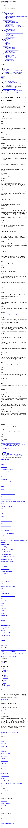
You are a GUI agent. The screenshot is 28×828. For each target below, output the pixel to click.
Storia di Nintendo (5, 581)
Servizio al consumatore (6, 521)
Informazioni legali (5, 625)
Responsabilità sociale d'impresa (8, 586)
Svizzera (5, 684)
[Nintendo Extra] (5, 448)
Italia (4, 675)
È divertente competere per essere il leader (10, 314)
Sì (5, 709)
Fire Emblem (3, 748)
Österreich (5, 678)
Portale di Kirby (4, 566)
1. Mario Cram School (8, 81)
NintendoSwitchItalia (5, 803)
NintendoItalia (4, 801)
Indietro (2, 440)
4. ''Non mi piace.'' (7, 85)
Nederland (5, 676)
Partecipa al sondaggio (13, 732)
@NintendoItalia (4, 773)
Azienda (3, 578)
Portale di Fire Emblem (6, 551)
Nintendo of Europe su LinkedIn (8, 823)
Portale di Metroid (5, 564)
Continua (6, 699)
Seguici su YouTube (5, 791)
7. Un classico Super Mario (9, 89)
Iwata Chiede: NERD (5, 593)
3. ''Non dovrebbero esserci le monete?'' (12, 83)
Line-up (2, 489)
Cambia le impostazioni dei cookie (18, 653)
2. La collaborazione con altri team (11, 82)
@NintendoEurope (5, 778)
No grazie (3, 709)
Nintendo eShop (4, 605)
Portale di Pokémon (5, 569)
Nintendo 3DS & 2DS (6, 526)
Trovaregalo (3, 608)
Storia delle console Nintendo (8, 494)
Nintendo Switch (5, 459)
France (5, 674)
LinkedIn (3, 591)
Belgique (5, 670)
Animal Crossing (4, 761)
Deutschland (6, 671)
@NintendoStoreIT (5, 776)
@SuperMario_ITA (5, 780)
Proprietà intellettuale (5, 632)
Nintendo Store (4, 601)
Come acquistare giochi (6, 481)
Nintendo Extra (4, 615)
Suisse (4, 683)
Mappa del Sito (4, 645)
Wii (1, 496)
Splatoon (3, 758)
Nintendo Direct (4, 603)
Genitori (2, 613)
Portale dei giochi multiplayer (7, 506)
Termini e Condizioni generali (7, 635)
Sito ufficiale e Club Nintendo (7, 533)
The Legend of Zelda (5, 753)
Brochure (3, 620)
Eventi (2, 516)
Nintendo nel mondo (5, 583)
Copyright (3, 630)
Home (4, 68)
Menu (2, 78)
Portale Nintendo (5, 544)
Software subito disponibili (7, 469)
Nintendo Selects (4, 508)
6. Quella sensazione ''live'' (9, 87)
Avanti (2, 441)
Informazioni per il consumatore (8, 596)
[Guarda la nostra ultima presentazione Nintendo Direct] (13, 444)
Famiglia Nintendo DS (6, 499)
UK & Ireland (6, 685)
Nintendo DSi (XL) (5, 530)
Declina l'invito (4, 732)
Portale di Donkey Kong (6, 559)
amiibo (2, 486)
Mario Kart (3, 766)
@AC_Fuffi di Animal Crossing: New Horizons (11, 783)
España (5, 672)
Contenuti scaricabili (5, 472)
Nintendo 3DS (4, 464)
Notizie (2, 513)
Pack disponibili (4, 479)
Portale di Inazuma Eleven (6, 571)
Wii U (2, 476)
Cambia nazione (5, 653)
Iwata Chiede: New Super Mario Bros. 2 (12, 70)
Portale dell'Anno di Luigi (6, 554)
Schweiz (5, 681)
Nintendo (3, 741)
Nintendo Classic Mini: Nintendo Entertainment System (13, 501)
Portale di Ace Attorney (6, 574)
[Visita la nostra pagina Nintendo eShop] (10, 445)
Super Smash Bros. (5, 756)
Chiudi (2, 699)
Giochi (2, 503)
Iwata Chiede (6, 69)
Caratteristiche (4, 467)
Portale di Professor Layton (7, 561)
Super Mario (3, 763)
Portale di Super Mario (6, 546)
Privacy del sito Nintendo (6, 628)
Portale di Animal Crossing (7, 549)
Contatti (2, 535)
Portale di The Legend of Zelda (8, 556)
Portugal (5, 680)
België (4, 668)
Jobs (2, 588)
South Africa (6, 687)
